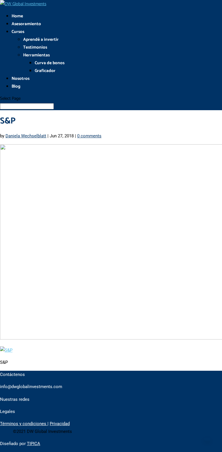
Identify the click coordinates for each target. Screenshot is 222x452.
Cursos (18, 31)
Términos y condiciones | (24, 423)
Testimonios (35, 47)
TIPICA (33, 443)
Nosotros (20, 78)
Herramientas (36, 55)
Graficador (45, 70)
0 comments (89, 136)
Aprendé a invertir (41, 39)
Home (17, 16)
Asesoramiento (26, 23)
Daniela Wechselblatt (25, 136)
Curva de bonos (49, 63)
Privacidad (60, 423)
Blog (16, 86)
